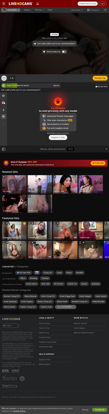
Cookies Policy (45, 337)
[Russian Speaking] (37, 273)
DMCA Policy (44, 333)
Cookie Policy (19, 411)
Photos (39, 10)
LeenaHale (8, 266)
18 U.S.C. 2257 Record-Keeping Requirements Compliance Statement (28, 397)
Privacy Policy (44, 323)
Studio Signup (79, 328)
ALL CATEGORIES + (66, 307)
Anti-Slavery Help (46, 347)
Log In (102, 4)
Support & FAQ (44, 360)
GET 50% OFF (98, 163)
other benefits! (62, 133)
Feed (50, 10)
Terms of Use (44, 328)
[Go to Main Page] (20, 3)
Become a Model (80, 323)
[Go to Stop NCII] (10, 386)
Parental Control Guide (47, 342)
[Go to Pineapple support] (22, 378)
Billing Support (44, 364)
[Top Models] (37, 3)
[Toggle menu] (3, 3)
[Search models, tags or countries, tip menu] (105, 10)
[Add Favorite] (4, 78)
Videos (28, 10)
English (9, 325)
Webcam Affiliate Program (84, 333)
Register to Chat (58, 137)
